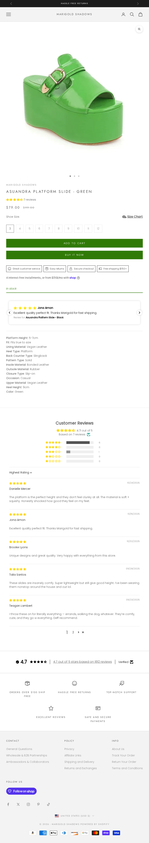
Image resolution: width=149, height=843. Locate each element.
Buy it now (74, 255)
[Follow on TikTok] (48, 804)
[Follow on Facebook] (8, 804)
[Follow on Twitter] (18, 804)
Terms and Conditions (127, 768)
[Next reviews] (139, 312)
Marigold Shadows (21, 185)
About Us (118, 749)
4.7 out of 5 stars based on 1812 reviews (82, 661)
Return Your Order (124, 762)
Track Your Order (123, 755)
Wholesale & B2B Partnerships (26, 755)
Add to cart (75, 243)
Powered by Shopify (95, 824)
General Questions (19, 749)
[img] (17, 483)
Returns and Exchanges (80, 768)
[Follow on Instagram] (28, 804)
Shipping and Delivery (79, 762)
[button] (15, 200)
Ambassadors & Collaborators (27, 762)
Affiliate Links (72, 755)
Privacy (69, 749)
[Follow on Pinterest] (38, 804)
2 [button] (73, 632)
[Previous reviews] (9, 312)
